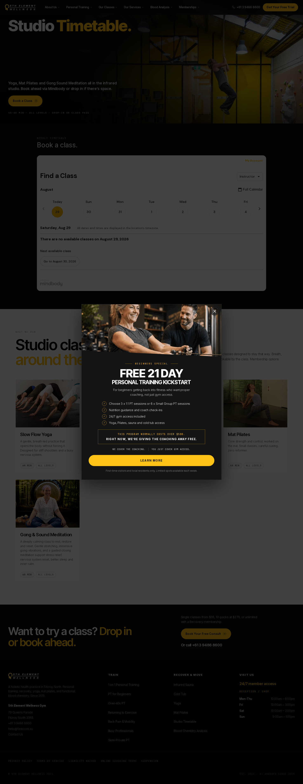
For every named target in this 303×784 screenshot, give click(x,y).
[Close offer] (214, 311)
